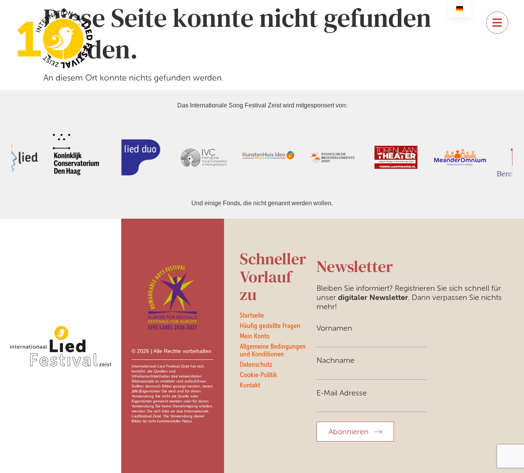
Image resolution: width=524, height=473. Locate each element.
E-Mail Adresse (341, 393)
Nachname (335, 360)
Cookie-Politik (258, 375)
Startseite (252, 315)
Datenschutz (256, 364)
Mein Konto (255, 336)
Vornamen (334, 328)
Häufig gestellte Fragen (270, 326)
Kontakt (250, 385)
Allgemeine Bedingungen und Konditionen (273, 350)
